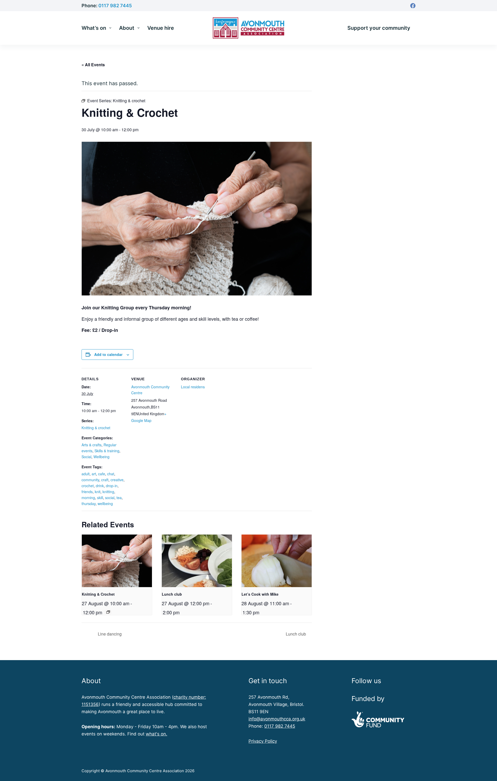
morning (88, 497)
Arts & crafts (91, 444)
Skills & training (106, 450)
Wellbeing (101, 456)
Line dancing (109, 634)
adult (86, 473)
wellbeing (105, 503)
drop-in (112, 485)
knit (97, 491)
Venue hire (160, 28)
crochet (88, 485)
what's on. (156, 733)
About (126, 28)
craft (104, 479)
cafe (101, 473)
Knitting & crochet (96, 427)
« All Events (93, 65)
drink (100, 485)
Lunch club (172, 594)
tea (119, 497)
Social (86, 456)
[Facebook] (412, 5)
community (90, 479)
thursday (89, 503)
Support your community (378, 28)
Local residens (193, 386)
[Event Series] (108, 612)
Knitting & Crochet (98, 594)
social (109, 497)
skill (100, 497)
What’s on (94, 28)
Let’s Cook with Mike (260, 594)
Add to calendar (108, 354)
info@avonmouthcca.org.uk (276, 718)
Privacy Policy (262, 741)
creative (117, 479)
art (94, 473)
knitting (108, 491)
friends (87, 491)
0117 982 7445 (115, 5)
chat (110, 473)
